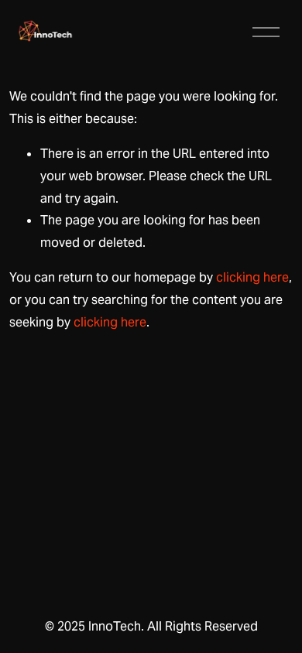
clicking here (252, 277)
